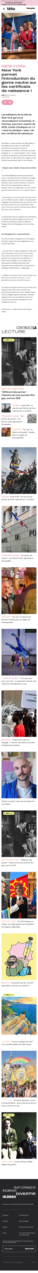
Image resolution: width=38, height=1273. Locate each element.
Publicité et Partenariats (26, 1227)
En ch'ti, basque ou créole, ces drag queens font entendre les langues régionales (18, 924)
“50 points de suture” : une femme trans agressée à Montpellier (17, 558)
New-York (14, 66)
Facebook (5, 1221)
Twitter (5, 1233)
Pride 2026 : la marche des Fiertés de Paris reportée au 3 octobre (24, 408)
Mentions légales (24, 1221)
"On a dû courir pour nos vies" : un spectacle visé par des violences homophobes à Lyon (19, 681)
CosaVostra (18, 1262)
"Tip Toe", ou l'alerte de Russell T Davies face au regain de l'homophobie (16, 620)
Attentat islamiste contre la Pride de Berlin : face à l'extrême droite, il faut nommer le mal (19, 1103)
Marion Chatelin (10, 95)
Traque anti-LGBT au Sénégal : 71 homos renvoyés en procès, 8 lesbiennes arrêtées (18, 742)
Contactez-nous (23, 1215)
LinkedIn (5, 1227)
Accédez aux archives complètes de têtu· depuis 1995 (14, 3)
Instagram (5, 1215)
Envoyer (29, 1249)
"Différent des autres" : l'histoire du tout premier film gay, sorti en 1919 (18, 395)
